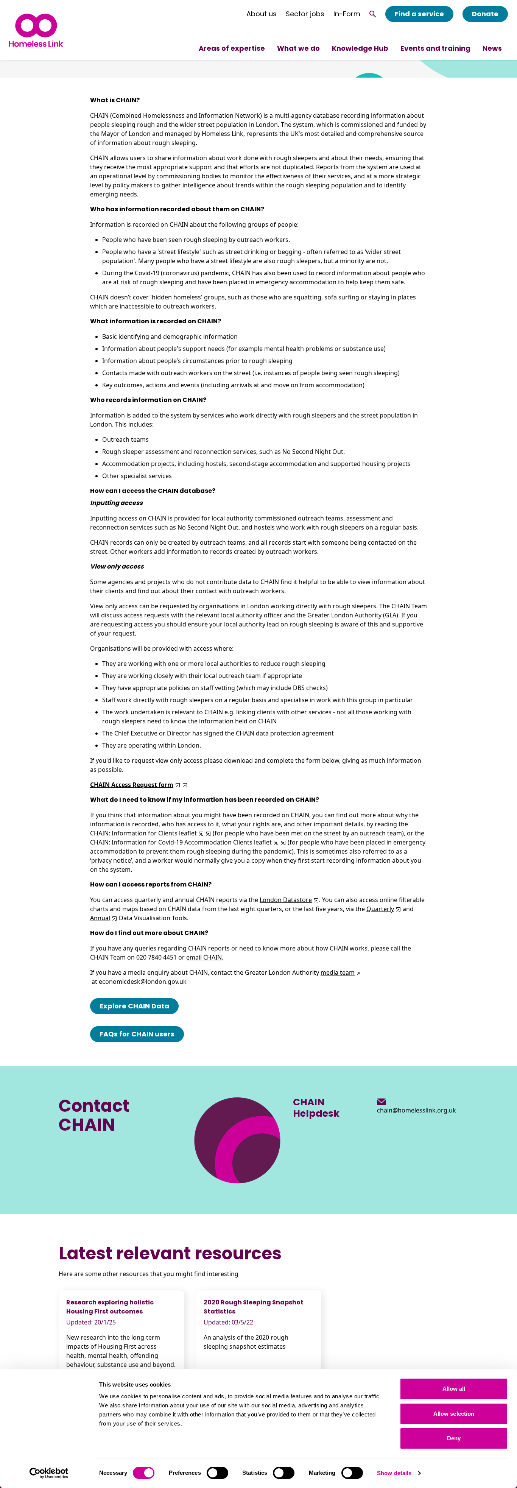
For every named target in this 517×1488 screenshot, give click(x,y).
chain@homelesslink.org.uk (416, 1110)
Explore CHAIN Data (134, 1006)
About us (261, 14)
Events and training (435, 48)
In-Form (346, 14)
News (492, 48)
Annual (100, 918)
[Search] (372, 14)
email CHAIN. (204, 957)
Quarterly (380, 909)
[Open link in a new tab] (184, 785)
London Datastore (286, 900)
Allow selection (454, 1413)
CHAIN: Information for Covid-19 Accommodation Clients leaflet (181, 842)
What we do (298, 48)
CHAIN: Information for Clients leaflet (143, 833)
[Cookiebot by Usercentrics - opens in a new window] (49, 1473)
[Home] (36, 30)
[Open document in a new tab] (177, 785)
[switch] (217, 1473)
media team (338, 972)
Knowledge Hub (360, 48)
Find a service (419, 14)
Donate (485, 14)
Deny (454, 1438)
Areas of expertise (232, 48)
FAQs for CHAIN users (137, 1034)
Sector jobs (305, 14)
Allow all (454, 1388)
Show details (394, 1473)
